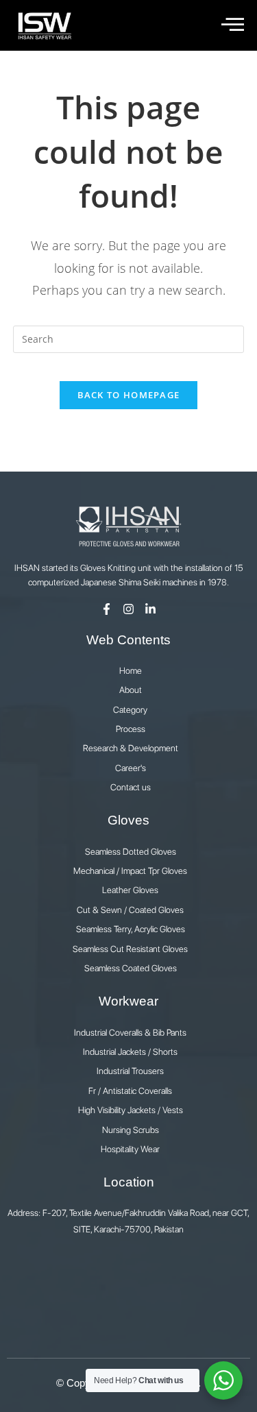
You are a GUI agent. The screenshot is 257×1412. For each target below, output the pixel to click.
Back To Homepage (128, 395)
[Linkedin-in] (150, 609)
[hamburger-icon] (231, 25)
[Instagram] (128, 609)
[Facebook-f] (106, 609)
